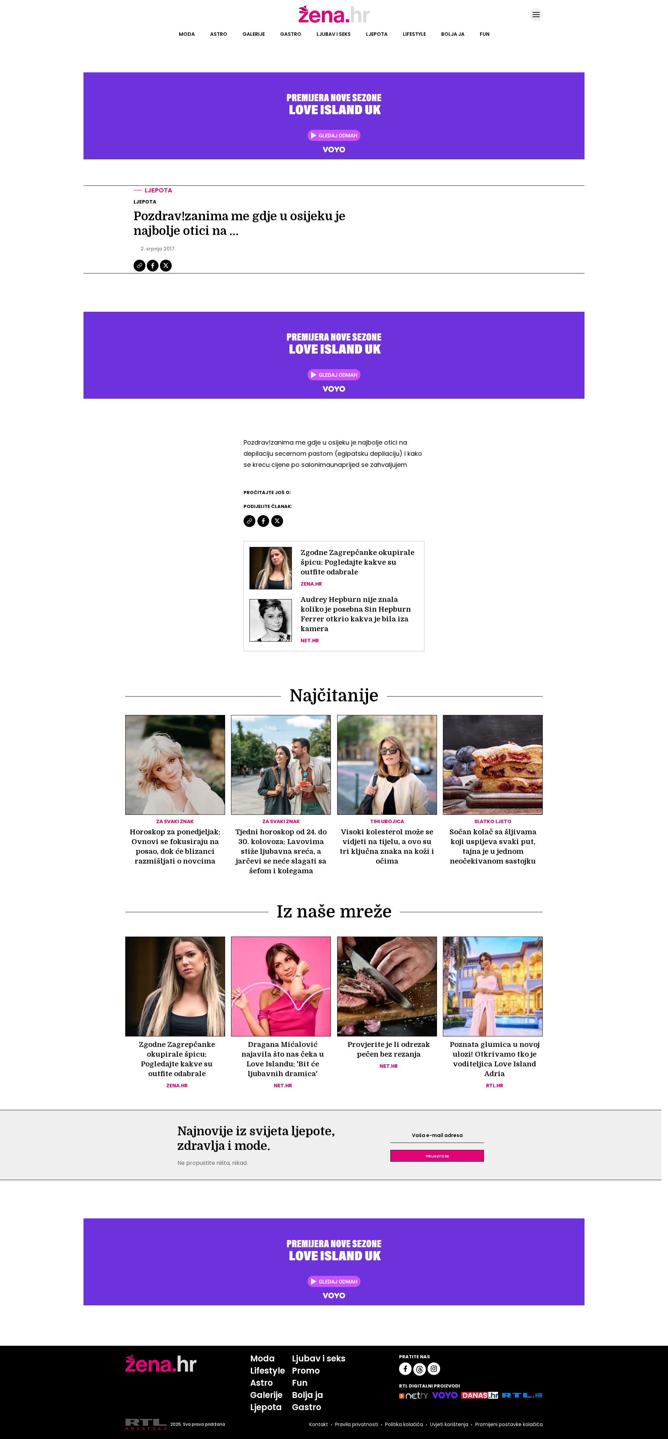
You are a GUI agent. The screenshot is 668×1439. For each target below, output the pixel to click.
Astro (218, 34)
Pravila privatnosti (356, 1424)
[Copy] (140, 270)
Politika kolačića (404, 1424)
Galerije (253, 34)
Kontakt (318, 1424)
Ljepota (377, 34)
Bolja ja (452, 34)
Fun (485, 34)
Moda (187, 34)
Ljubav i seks (334, 34)
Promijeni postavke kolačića (509, 1424)
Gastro (290, 34)
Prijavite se (437, 1155)
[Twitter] (166, 270)
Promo (306, 1370)
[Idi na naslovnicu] (334, 21)
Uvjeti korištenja (449, 1424)
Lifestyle (414, 34)
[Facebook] (153, 270)
